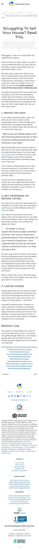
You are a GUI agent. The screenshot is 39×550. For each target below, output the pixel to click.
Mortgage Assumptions (9, 449)
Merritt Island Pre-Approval (19, 501)
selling (4, 210)
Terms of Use (6, 453)
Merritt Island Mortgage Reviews (19, 503)
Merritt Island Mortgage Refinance (19, 488)
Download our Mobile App (19, 400)
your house (6, 155)
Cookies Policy (15, 445)
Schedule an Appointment (19, 470)
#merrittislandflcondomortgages (19, 349)
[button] (3, 4)
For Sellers (16, 45)
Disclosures (25, 445)
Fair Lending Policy (17, 447)
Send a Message (19, 466)
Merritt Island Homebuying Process (19, 497)
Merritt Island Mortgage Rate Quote (19, 499)
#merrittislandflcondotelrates (19, 357)
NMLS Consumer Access (17, 451)
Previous (6, 374)
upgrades (18, 263)
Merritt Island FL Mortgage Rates (16, 48)
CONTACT (19, 392)
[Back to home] (19, 4)
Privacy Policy (31, 451)
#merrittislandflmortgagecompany (19, 366)
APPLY (9, 392)
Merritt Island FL (29, 45)
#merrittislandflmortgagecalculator (19, 364)
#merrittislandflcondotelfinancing (19, 354)
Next (34, 374)
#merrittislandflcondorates (19, 352)
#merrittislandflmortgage (19, 359)
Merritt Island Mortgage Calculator (19, 496)
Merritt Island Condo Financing (19, 480)
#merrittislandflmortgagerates (19, 368)
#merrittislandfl (7, 347)
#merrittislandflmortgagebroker (19, 361)
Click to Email (19, 465)
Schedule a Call (19, 468)
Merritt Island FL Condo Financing (19, 46)
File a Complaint (30, 447)
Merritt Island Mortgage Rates (19, 486)
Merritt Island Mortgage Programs (19, 484)
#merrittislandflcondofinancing (25, 347)
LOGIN (29, 392)
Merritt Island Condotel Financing (19, 482)
